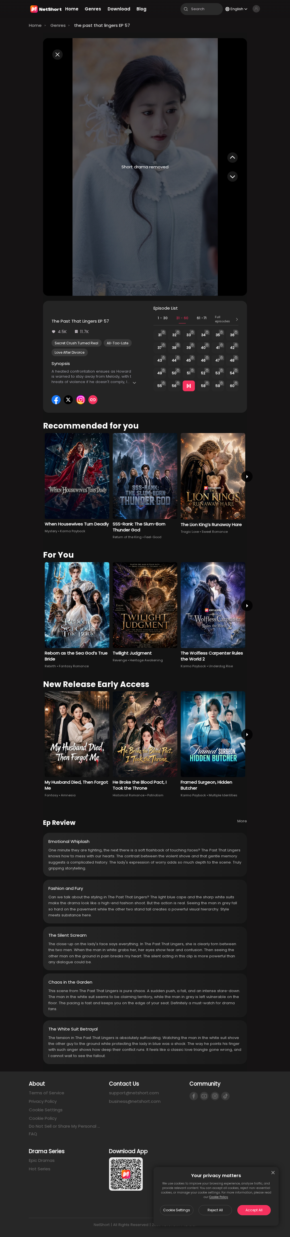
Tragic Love (190, 531)
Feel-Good (152, 537)
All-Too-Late (117, 343)
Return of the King (127, 537)
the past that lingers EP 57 (102, 25)
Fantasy (51, 795)
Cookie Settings (176, 1210)
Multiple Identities (223, 795)
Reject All (215, 1210)
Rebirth (50, 666)
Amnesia (68, 795)
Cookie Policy (218, 1197)
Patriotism (155, 795)
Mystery (51, 531)
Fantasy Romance (74, 666)
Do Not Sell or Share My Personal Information (65, 1126)
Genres (58, 25)
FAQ (33, 1134)
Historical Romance (128, 795)
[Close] (273, 1172)
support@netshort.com (134, 1093)
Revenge (120, 660)
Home (35, 25)
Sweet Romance (215, 531)
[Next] (246, 476)
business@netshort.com (135, 1101)
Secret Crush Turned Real (76, 343)
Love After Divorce (69, 352)
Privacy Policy (43, 1101)
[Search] (186, 9)
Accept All (254, 1210)
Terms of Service (46, 1093)
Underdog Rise (221, 666)
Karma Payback (72, 531)
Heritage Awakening (146, 660)
